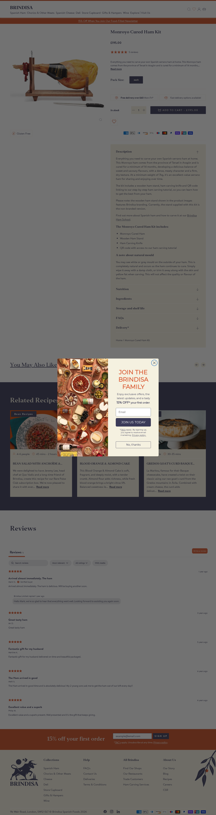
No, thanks (133, 444)
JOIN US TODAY (133, 422)
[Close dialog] (154, 363)
